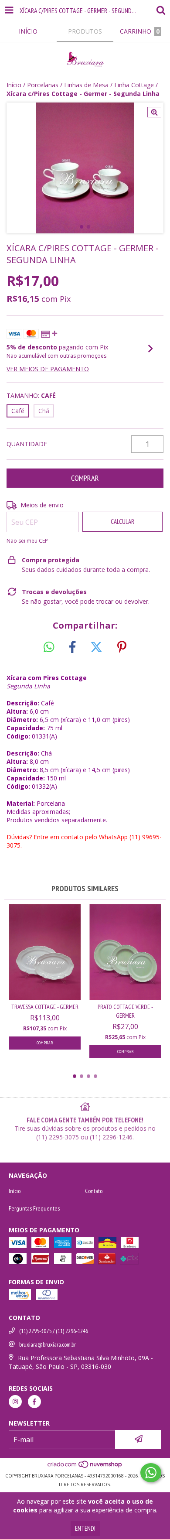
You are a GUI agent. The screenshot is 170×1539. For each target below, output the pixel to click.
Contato (93, 1191)
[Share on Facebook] (72, 647)
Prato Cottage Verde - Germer (125, 1011)
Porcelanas (42, 85)
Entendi (85, 1528)
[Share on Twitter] (96, 647)
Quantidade (27, 444)
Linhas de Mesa (86, 85)
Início (14, 85)
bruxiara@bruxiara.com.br (47, 1344)
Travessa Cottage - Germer (44, 1007)
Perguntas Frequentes (34, 1208)
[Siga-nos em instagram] (15, 1401)
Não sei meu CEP (27, 540)
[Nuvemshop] (85, 1467)
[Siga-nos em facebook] (34, 1401)
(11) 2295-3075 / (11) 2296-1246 (53, 1331)
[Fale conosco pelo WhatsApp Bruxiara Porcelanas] (150, 1472)
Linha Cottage (134, 85)
